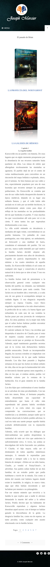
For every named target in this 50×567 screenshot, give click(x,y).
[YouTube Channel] (41, 553)
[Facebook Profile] (37, 553)
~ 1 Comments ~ (25, 543)
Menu (7, 28)
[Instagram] (45, 553)
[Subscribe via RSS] (49, 553)
